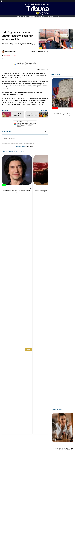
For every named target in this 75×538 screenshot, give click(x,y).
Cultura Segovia (50, 16)
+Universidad (58, 16)
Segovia (19, 16)
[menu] (1, 1)
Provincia (25, 16)
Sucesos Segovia (41, 16)
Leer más (28, 349)
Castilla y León (32, 16)
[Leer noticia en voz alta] (2, 56)
